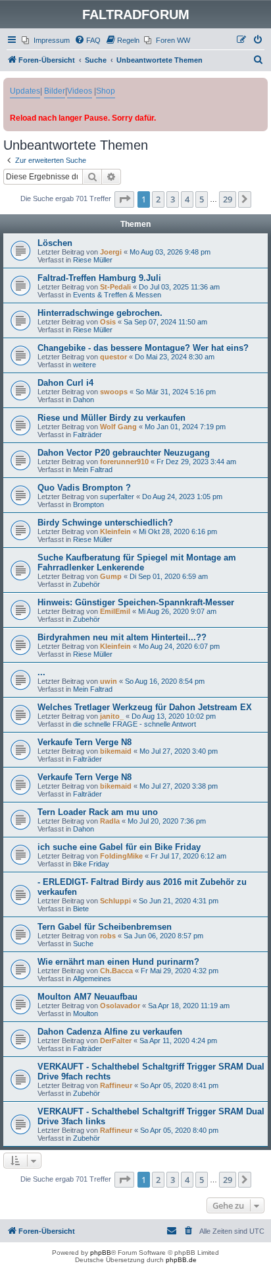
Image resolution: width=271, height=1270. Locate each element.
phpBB (100, 1252)
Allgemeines (92, 979)
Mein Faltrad (92, 469)
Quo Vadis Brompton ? (84, 488)
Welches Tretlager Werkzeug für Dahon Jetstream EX (144, 707)
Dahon (83, 400)
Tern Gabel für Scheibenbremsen (104, 927)
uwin (108, 681)
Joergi (111, 252)
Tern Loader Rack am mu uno (97, 812)
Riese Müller (92, 260)
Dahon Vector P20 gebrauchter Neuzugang (123, 453)
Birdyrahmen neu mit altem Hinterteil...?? (122, 637)
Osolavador (120, 1006)
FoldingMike (121, 856)
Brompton (88, 504)
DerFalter (116, 1040)
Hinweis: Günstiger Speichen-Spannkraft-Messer (135, 602)
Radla (110, 821)
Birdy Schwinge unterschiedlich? (105, 523)
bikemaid (116, 751)
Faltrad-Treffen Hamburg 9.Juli (99, 278)
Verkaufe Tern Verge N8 (84, 742)
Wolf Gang (118, 427)
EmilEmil (115, 611)
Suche (83, 944)
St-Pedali (115, 287)
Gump (111, 576)
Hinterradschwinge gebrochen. (99, 313)
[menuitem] (46, 40)
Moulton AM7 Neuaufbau (87, 997)
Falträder (87, 434)
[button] (124, 199)
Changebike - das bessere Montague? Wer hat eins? (143, 348)
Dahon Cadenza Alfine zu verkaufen (109, 1032)
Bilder (54, 91)
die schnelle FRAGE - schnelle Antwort (134, 724)
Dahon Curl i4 (65, 383)
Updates (25, 91)
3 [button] (172, 199)
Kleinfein (115, 531)
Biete (81, 909)
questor (113, 357)
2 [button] (158, 199)
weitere (84, 365)
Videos (79, 91)
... (41, 672)
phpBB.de (181, 1259)
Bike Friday (91, 864)
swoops (114, 392)
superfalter (117, 496)
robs (108, 936)
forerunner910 (124, 462)
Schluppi (115, 901)
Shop (105, 91)
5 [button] (201, 199)
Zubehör (86, 584)
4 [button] (187, 199)
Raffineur (116, 1085)
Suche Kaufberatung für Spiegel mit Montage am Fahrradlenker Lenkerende (136, 562)
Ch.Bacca (116, 971)
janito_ (112, 716)
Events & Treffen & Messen (117, 295)
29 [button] (227, 199)
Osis (108, 322)
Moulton (85, 1013)
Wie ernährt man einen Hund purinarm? (118, 962)
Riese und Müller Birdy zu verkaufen (111, 418)
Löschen (54, 243)
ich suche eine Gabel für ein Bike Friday (119, 847)
